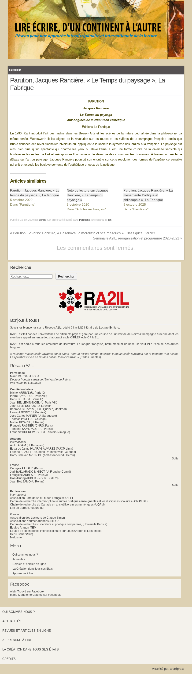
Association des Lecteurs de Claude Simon (37, 517)
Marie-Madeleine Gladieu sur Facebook (35, 594)
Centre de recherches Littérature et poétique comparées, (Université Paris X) (58, 524)
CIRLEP (75, 337)
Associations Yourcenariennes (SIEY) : (34, 521)
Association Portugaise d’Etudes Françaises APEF (42, 498)
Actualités (18, 559)
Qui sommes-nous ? (25, 554)
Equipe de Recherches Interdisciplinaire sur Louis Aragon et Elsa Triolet (55, 531)
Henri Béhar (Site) (21, 534)
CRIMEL (92, 337)
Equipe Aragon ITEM (23, 527)
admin (42, 219)
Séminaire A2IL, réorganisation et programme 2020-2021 (137, 238)
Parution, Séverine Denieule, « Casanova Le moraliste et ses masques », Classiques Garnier (82, 233)
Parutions (15, 70)
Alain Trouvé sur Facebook (27, 591)
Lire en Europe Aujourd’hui (27, 507)
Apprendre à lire (22, 573)
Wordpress (177, 668)
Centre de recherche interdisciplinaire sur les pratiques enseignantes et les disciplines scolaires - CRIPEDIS (79, 501)
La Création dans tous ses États (32, 568)
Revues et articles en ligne (29, 564)
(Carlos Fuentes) (90, 357)
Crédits (9, 659)
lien (109, 219)
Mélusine (16, 537)
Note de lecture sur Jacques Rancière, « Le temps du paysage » (87, 195)
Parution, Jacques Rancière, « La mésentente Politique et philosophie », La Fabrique (148, 195)
